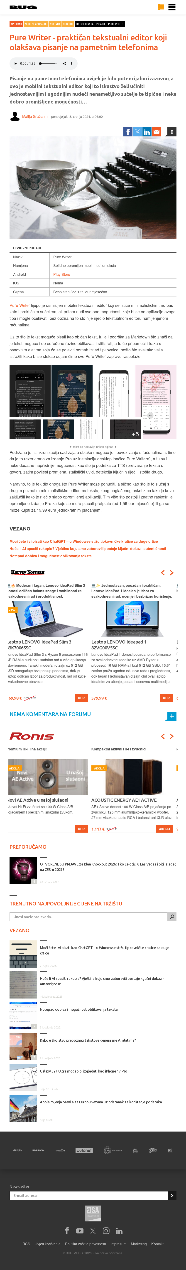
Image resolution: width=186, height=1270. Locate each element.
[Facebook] (127, 131)
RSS (26, 1243)
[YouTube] (80, 1230)
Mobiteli (68, 24)
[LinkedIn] (147, 131)
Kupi (85, 698)
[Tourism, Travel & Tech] (153, 1150)
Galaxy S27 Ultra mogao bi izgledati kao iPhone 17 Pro (83, 1071)
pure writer (115, 24)
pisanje (100, 24)
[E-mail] (156, 131)
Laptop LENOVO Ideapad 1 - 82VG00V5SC (38, 644)
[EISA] (93, 1214)
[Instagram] (106, 1230)
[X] (93, 1230)
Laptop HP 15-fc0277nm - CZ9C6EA (130, 641)
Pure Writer (20, 305)
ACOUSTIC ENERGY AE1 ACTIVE (42, 800)
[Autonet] (84, 1150)
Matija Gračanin (35, 116)
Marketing (139, 1243)
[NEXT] (171, 572)
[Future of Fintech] (170, 1150)
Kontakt (157, 1243)
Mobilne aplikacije (36, 24)
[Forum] (17, 1150)
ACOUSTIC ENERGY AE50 (120, 800)
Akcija (83, 829)
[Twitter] (137, 131)
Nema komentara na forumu (50, 714)
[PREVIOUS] (162, 572)
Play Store (61, 274)
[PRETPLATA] (172, 1195)
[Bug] (38, 1150)
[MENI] (171, 7)
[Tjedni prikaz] (161, 7)
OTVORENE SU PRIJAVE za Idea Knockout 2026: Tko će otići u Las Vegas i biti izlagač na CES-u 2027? (108, 867)
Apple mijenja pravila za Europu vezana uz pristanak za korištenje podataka (101, 1102)
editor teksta (84, 24)
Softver (55, 24)
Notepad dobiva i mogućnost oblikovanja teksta (51, 555)
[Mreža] (59, 1150)
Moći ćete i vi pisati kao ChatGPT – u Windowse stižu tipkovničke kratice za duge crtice (84, 541)
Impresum (118, 1243)
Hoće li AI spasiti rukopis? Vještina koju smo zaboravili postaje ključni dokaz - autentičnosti (88, 548)
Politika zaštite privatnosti (85, 1243)
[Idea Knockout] (135, 1150)
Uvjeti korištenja (48, 1243)
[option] (50, 642)
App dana (16, 24)
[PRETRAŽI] (171, 916)
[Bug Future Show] (112, 1150)
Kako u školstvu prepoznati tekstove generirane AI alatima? (88, 1040)
